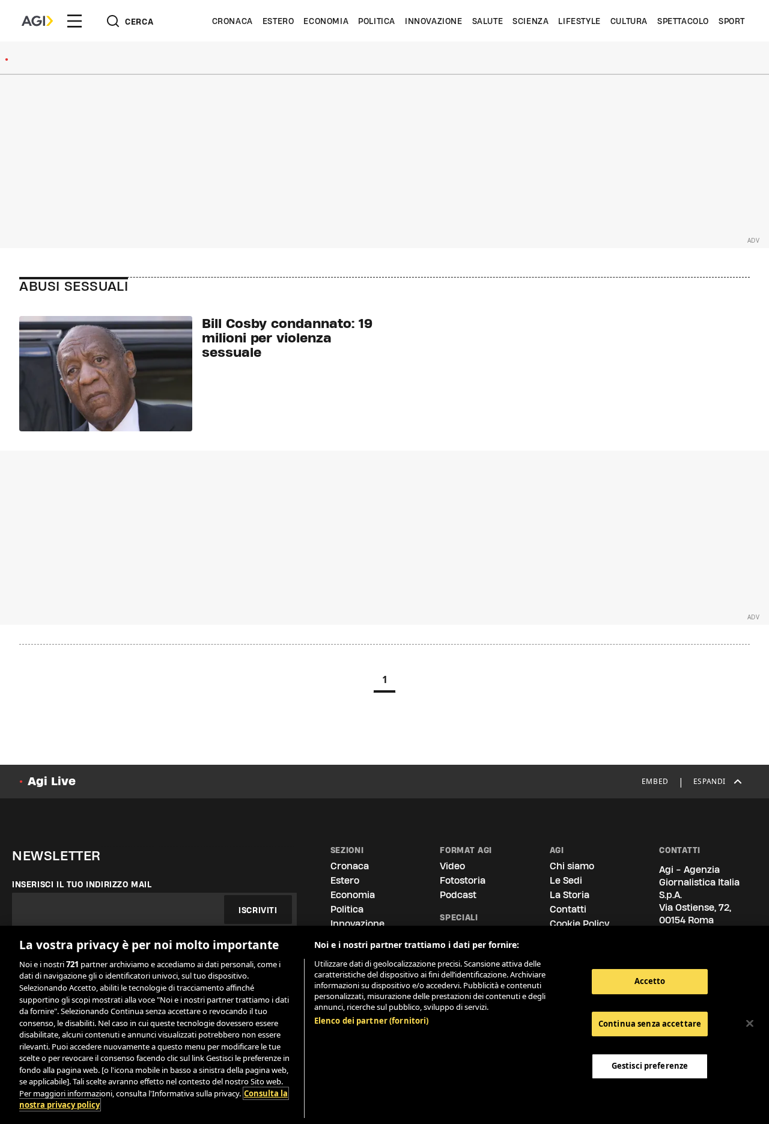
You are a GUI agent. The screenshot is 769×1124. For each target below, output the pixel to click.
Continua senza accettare (649, 1023)
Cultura (629, 21)
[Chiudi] (750, 1023)
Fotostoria (462, 880)
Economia (325, 21)
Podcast (458, 895)
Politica (376, 21)
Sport (732, 21)
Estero (278, 21)
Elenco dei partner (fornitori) (371, 1020)
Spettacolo (683, 21)
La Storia (569, 895)
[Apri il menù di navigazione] (74, 21)
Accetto (650, 981)
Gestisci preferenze (650, 1065)
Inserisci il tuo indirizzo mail (82, 884)
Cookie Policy (579, 923)
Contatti (568, 909)
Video (452, 866)
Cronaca (232, 21)
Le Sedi (566, 880)
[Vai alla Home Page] (37, 21)
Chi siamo (572, 866)
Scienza (530, 21)
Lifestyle (579, 21)
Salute (487, 21)
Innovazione (434, 21)
